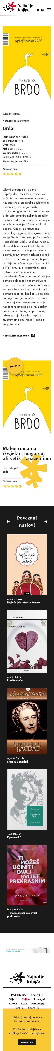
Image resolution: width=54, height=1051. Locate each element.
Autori (13, 1003)
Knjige (26, 999)
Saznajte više (38, 1033)
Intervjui (39, 999)
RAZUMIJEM (27, 1042)
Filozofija (34, 1008)
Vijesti (13, 999)
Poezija (19, 1008)
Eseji (24, 1003)
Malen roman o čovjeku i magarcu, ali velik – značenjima (27, 453)
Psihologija (38, 1003)
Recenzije (37, 995)
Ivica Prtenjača (11, 113)
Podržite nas (18, 995)
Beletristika (23, 121)
